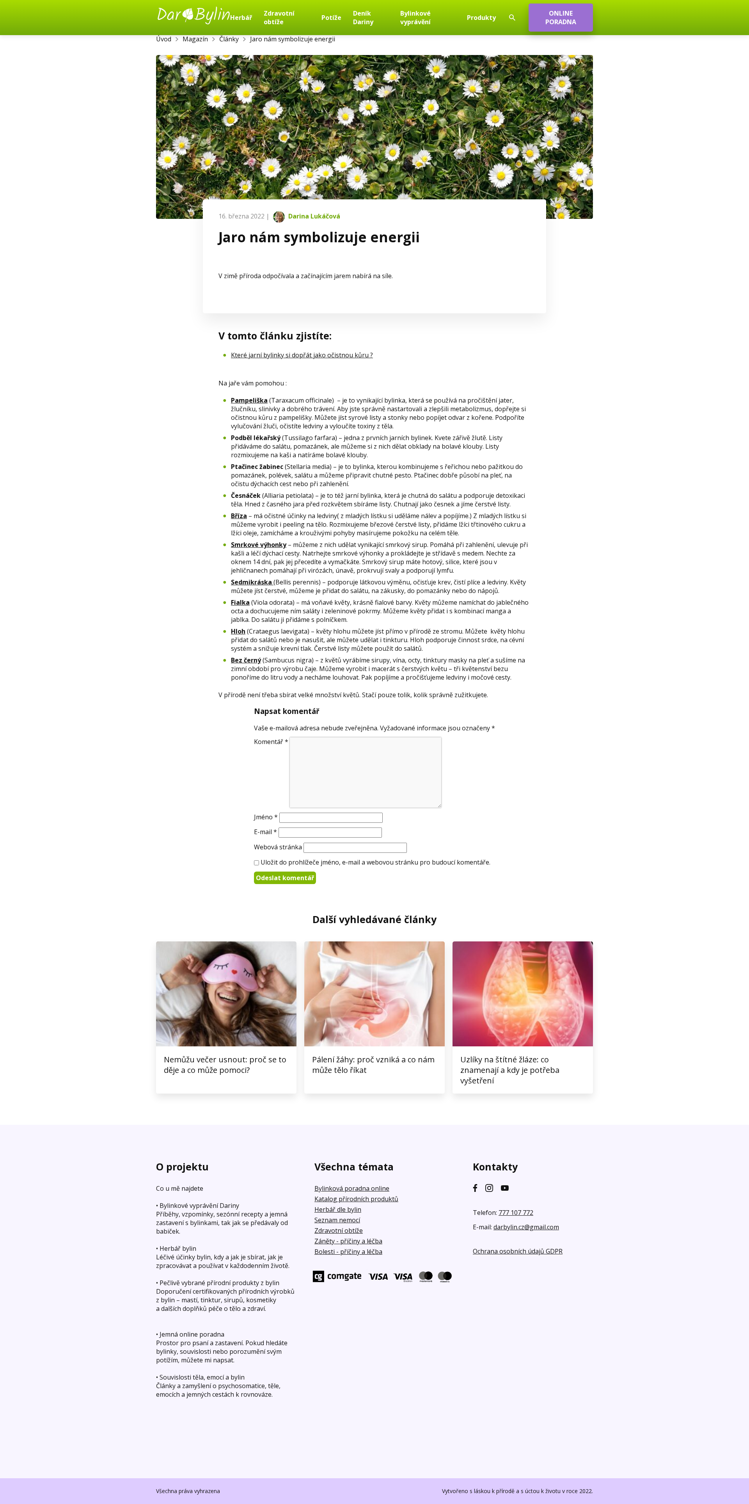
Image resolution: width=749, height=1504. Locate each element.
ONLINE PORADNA (560, 17)
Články (229, 39)
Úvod (163, 39)
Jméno (266, 817)
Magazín (195, 39)
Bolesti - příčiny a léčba (348, 1251)
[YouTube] (505, 1188)
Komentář (271, 741)
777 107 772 (516, 1212)
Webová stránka (278, 847)
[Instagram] (489, 1188)
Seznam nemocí (337, 1220)
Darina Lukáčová (313, 216)
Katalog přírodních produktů (356, 1199)
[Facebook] (475, 1188)
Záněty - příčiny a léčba (348, 1241)
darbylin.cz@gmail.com (526, 1227)
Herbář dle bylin (337, 1209)
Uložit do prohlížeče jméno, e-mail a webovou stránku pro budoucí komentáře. (375, 862)
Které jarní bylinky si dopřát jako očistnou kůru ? (302, 355)
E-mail (265, 832)
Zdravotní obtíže (338, 1230)
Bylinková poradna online (351, 1188)
